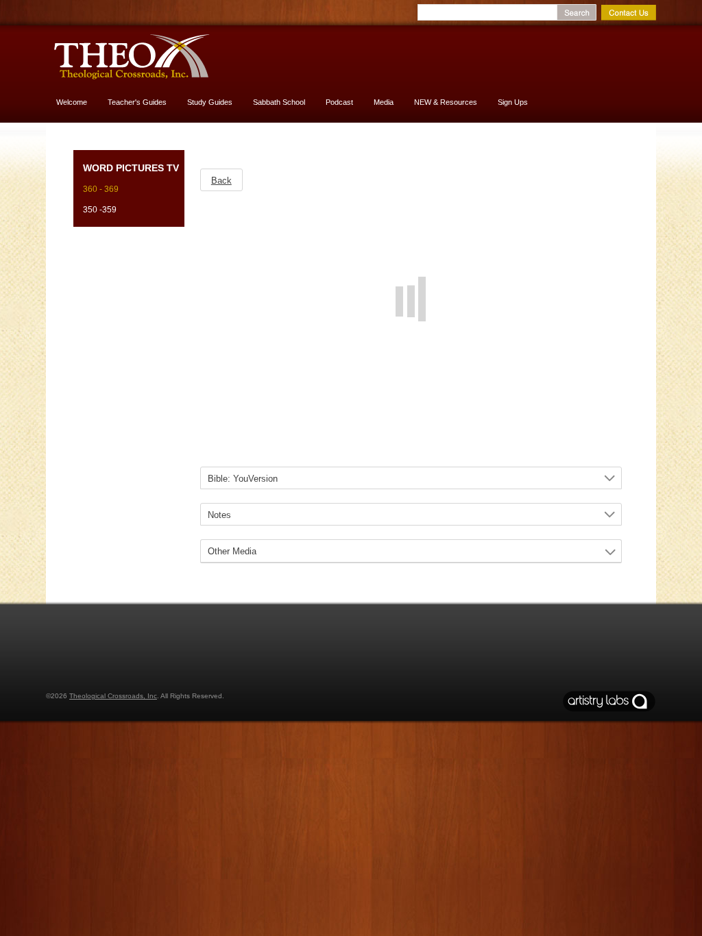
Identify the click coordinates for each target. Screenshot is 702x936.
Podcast (339, 102)
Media (384, 102)
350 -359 (100, 209)
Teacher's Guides (137, 102)
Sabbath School (279, 102)
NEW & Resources (445, 102)
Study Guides (209, 102)
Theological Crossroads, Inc (113, 696)
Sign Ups (513, 102)
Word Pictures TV (131, 167)
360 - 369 (101, 189)
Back (221, 180)
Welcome (71, 102)
